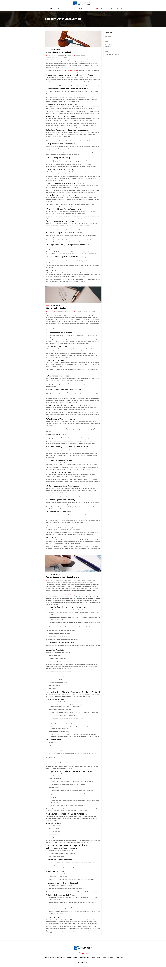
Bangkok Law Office (95, 957)
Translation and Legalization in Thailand (62, 577)
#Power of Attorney (80, 55)
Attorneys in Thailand (72, 957)
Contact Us (119, 8)
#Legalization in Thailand (85, 580)
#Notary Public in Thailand (89, 311)
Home (45, 8)
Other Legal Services (101, 8)
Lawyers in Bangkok (60, 957)
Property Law (71, 8)
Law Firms (111, 8)
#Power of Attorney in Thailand (53, 57)
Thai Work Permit (109, 36)
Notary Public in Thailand (56, 308)
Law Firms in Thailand (107, 957)
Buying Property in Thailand (112, 54)
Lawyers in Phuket (118, 957)
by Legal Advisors (60, 55)
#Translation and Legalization (53, 582)
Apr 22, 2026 (50, 55)
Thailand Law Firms (84, 957)
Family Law (60, 8)
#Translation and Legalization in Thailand (71, 582)
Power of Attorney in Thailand (58, 52)
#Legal (77, 580)
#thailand (64, 57)
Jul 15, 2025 (50, 580)
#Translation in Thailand (87, 582)
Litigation (81, 8)
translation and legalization (65, 595)
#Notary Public (79, 311)
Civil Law (52, 8)
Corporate (89, 8)
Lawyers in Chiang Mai (48, 957)
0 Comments (70, 55)
